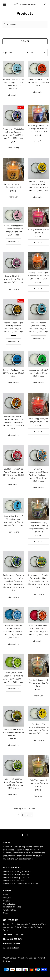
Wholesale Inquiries (11, 910)
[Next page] (31, 814)
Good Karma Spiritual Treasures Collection (20, 883)
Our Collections (9, 904)
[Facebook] (22, 835)
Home (5, 895)
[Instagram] (27, 835)
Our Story (7, 898)
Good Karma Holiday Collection (16, 877)
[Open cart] (46, 4)
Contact (6, 913)
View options (13, 95)
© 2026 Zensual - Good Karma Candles (19, 958)
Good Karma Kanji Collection (15, 880)
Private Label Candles (12, 907)
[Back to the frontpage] (5, 24)
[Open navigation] (4, 4)
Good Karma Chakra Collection (16, 874)
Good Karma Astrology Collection (17, 871)
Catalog (6, 901)
